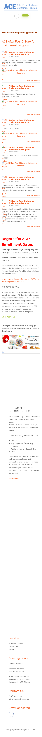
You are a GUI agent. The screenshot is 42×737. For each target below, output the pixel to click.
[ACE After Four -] (21, 6)
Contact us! (14, 478)
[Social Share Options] (3, 80)
